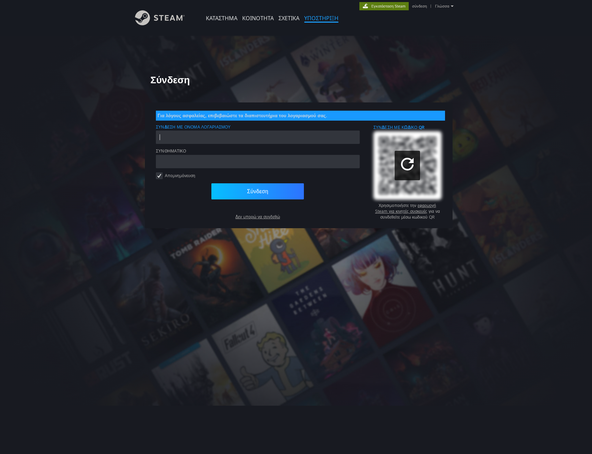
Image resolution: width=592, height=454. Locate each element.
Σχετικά (289, 18)
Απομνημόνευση (180, 175)
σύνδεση (419, 6)
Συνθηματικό (171, 151)
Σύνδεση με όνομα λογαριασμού (193, 127)
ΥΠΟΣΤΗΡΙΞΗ (321, 18)
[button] (407, 165)
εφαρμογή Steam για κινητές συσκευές (405, 208)
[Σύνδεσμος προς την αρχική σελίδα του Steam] (160, 23)
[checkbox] (159, 175)
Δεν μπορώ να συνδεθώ (257, 216)
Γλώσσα (442, 6)
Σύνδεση (257, 191)
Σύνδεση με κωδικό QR (399, 127)
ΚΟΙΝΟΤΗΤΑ (258, 18)
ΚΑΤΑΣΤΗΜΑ (221, 18)
